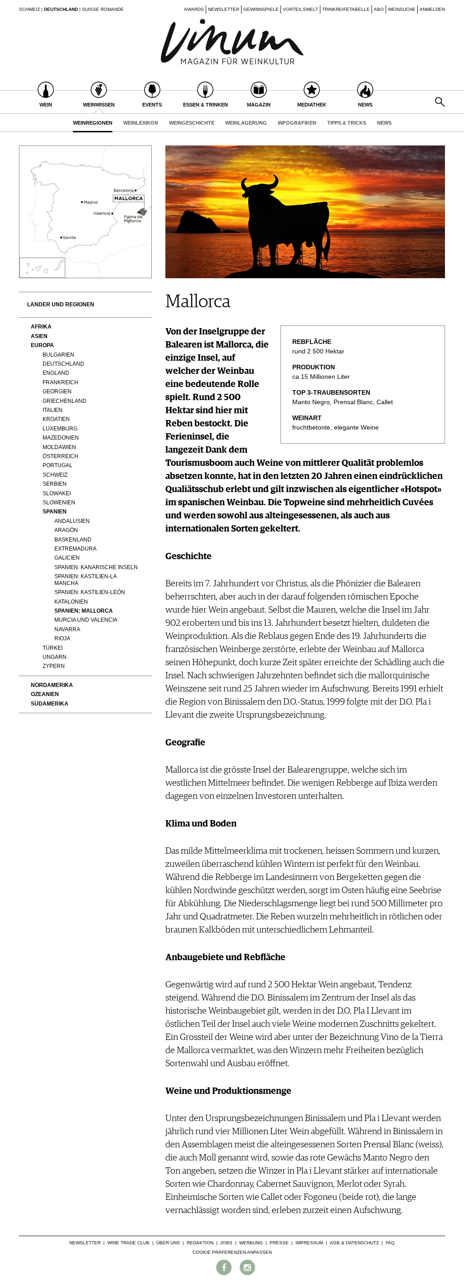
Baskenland (73, 540)
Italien (53, 410)
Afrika (41, 327)
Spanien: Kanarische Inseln (96, 567)
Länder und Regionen (60, 304)
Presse (279, 1242)
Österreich (60, 456)
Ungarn (55, 657)
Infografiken (297, 123)
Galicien (67, 558)
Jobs (226, 1242)
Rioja (62, 638)
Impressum (309, 1242)
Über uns (168, 1242)
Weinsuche (402, 9)
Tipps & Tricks (346, 123)
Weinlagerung (246, 123)
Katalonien (71, 602)
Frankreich (60, 382)
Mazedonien (61, 438)
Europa (42, 345)
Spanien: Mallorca (83, 611)
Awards (194, 9)
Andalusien (72, 521)
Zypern (54, 666)
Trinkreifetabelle (346, 9)
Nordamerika (52, 685)
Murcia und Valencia (85, 620)
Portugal (57, 465)
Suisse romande (103, 9)
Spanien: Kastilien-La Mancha (85, 579)
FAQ (390, 1242)
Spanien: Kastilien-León (89, 592)
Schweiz (29, 9)
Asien (39, 336)
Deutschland (61, 9)
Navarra (67, 629)
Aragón (66, 530)
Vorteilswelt (300, 9)
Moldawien (59, 447)
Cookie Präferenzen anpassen (232, 1252)
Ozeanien (45, 694)
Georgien (57, 391)
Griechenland (65, 401)
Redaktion (200, 1242)
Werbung (251, 1242)
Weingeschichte (191, 123)
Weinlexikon (140, 123)
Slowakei (57, 493)
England (56, 373)
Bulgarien (58, 355)
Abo (379, 9)
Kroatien (56, 419)
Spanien (55, 511)
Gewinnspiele (261, 9)
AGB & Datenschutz (354, 1242)
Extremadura (75, 549)
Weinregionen (92, 123)
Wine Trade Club (128, 1242)
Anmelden (432, 9)
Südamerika (49, 704)
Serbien (55, 484)
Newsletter (223, 9)
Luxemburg (60, 428)
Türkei (53, 648)
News (384, 123)
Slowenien (59, 502)
